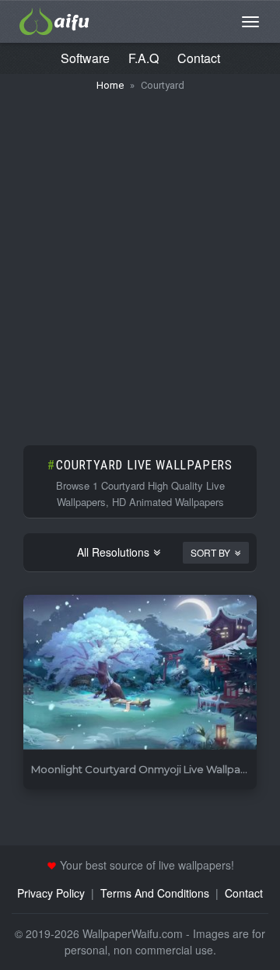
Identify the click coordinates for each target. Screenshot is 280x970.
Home (110, 85)
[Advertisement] (140, 261)
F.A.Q (143, 58)
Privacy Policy (51, 893)
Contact (198, 58)
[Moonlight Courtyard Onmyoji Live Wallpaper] (140, 673)
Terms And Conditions (154, 893)
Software (85, 58)
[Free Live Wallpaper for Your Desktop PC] (54, 19)
